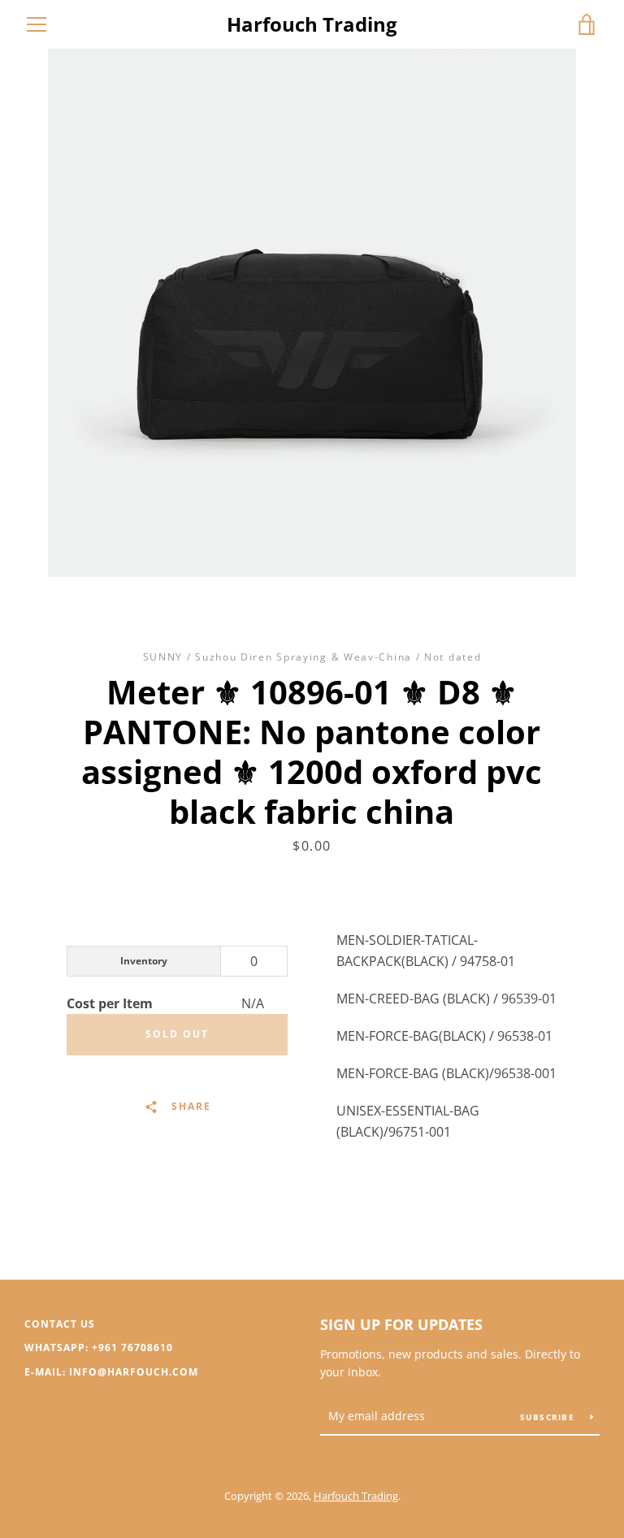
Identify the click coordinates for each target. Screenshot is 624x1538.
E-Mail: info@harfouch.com (111, 1372)
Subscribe (549, 1417)
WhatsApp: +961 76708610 (98, 1347)
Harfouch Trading (312, 25)
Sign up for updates (401, 1324)
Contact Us (59, 1324)
